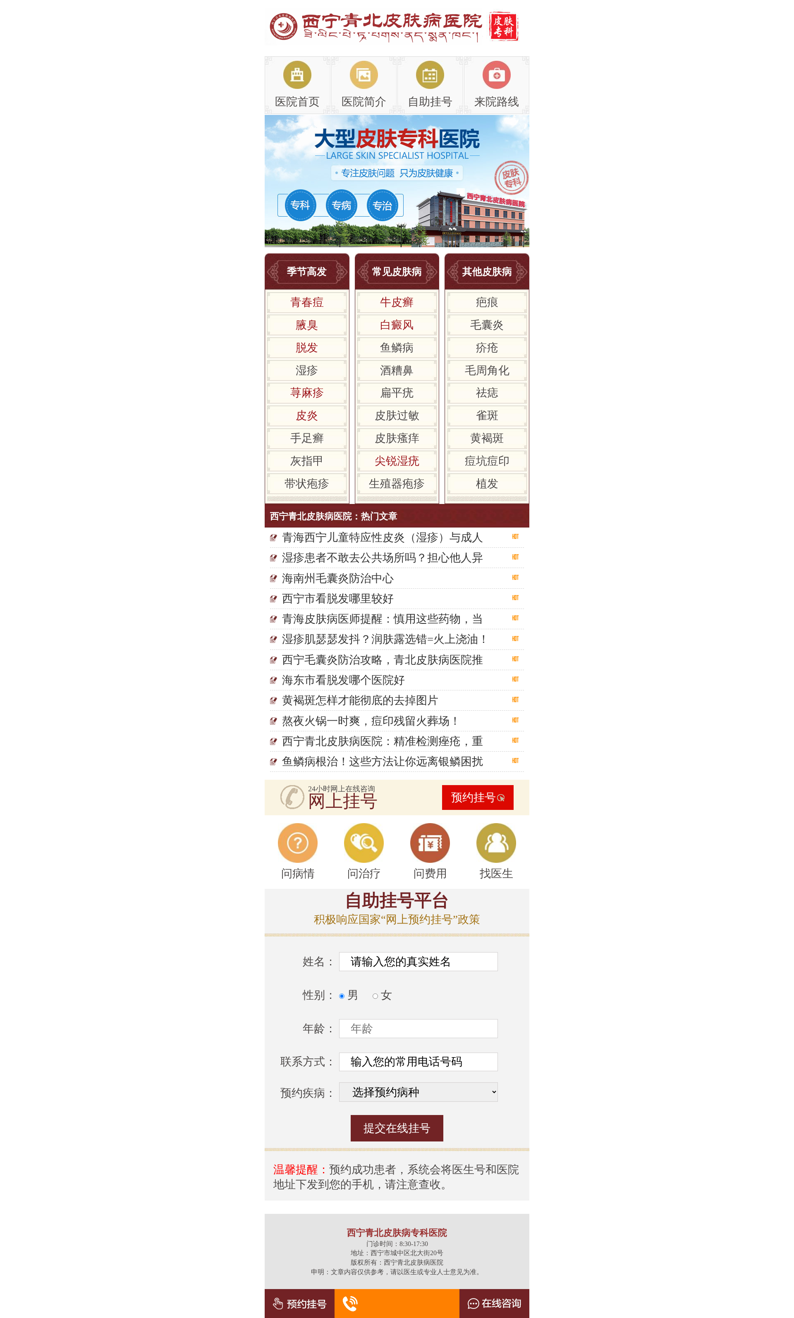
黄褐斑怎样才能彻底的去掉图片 (360, 700)
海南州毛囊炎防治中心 (338, 578)
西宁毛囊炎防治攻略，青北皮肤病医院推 (382, 660)
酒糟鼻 (397, 370)
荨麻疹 (307, 393)
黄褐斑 (487, 438)
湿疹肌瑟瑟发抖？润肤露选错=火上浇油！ (385, 639)
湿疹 (307, 370)
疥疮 (487, 347)
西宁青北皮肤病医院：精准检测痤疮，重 (382, 741)
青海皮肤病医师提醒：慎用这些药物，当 (382, 619)
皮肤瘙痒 (397, 438)
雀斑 (487, 415)
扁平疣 (397, 393)
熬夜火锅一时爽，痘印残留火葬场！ (371, 721)
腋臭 (307, 325)
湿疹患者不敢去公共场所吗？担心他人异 (382, 558)
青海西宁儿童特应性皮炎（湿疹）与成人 (382, 537)
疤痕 (487, 302)
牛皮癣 (397, 302)
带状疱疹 (307, 484)
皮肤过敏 (397, 415)
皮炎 (307, 415)
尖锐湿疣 (397, 461)
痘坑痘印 (487, 461)
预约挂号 (473, 797)
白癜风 (397, 325)
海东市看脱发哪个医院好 (343, 680)
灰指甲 (307, 461)
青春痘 (307, 302)
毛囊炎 (487, 325)
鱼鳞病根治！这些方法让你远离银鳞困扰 (382, 761)
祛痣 (487, 393)
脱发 (307, 347)
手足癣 (307, 438)
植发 (487, 484)
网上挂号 (343, 801)
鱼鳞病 (397, 347)
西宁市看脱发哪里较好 (338, 598)
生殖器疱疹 (397, 484)
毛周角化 (487, 370)
